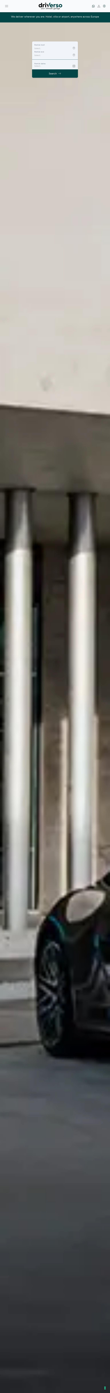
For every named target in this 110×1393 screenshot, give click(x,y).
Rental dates (40, 63)
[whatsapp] (93, 6)
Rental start (39, 45)
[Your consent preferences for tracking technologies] (105, 1388)
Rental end (39, 52)
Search (55, 74)
